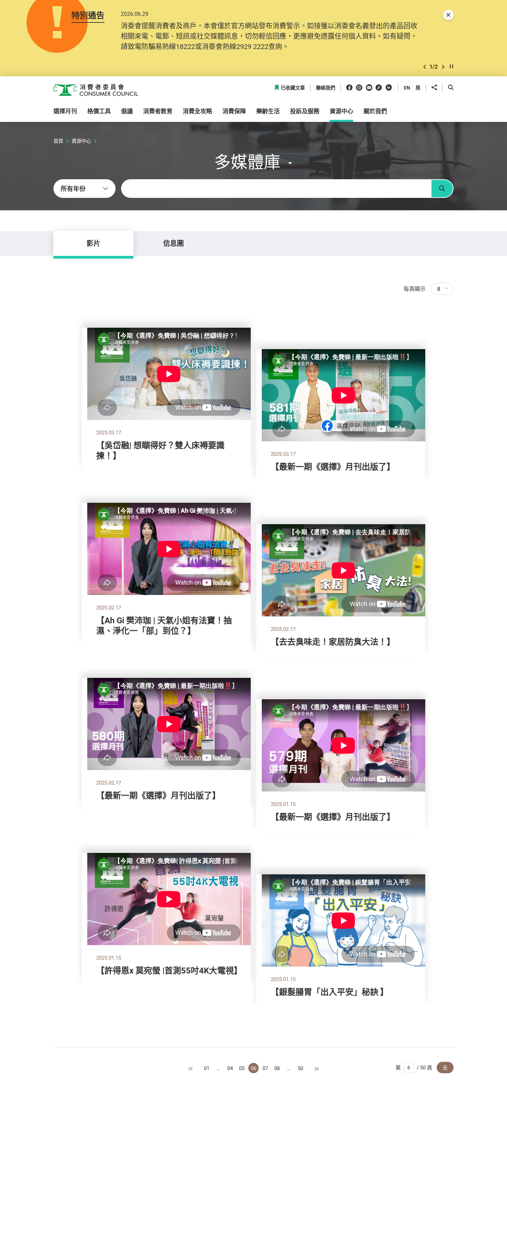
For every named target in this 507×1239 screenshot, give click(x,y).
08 (277, 1068)
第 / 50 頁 (414, 1067)
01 (206, 1068)
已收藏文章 (293, 88)
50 (300, 1068)
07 (265, 1068)
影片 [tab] (93, 243)
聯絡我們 (325, 88)
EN (407, 87)
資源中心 (81, 140)
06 (253, 1068)
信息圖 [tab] (173, 243)
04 (230, 1068)
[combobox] (84, 188)
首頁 (58, 140)
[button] (425, 67)
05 (242, 1068)
